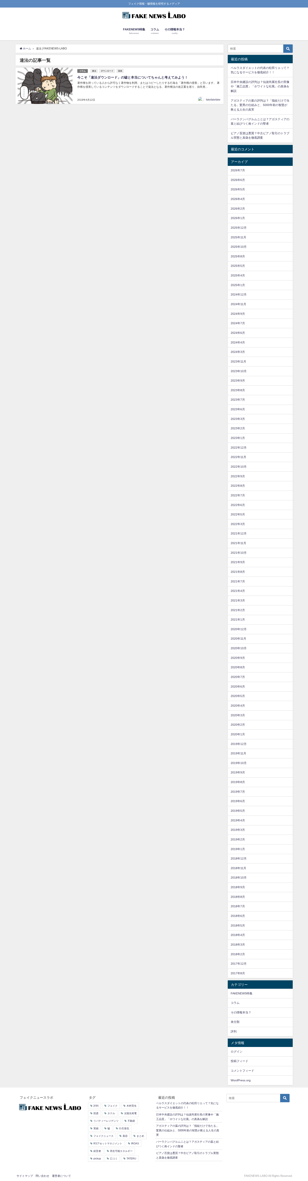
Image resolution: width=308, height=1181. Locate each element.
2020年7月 (238, 676)
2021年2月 (238, 610)
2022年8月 (238, 485)
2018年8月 (238, 896)
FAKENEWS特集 (241, 993)
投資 (95, 1113)
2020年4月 (238, 705)
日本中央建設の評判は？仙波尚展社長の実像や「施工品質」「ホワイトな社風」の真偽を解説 (260, 86)
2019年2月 (238, 839)
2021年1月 (238, 619)
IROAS (135, 1143)
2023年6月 (238, 409)
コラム (82, 71)
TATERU (131, 1158)
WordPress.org (241, 1080)
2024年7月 (238, 323)
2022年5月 (238, 514)
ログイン (236, 1051)
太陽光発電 (130, 1113)
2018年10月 (239, 877)
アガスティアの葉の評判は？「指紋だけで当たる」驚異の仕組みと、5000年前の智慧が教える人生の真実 (260, 105)
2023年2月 (238, 428)
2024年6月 (238, 332)
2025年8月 (238, 256)
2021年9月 (238, 562)
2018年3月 (238, 944)
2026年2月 (238, 208)
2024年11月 (238, 304)
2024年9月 (238, 313)
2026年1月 (238, 218)
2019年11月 (238, 753)
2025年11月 (238, 237)
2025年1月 (238, 285)
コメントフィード (242, 1070)
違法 (94, 71)
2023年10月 (239, 371)
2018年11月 (238, 868)
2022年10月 (239, 466)
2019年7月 (238, 791)
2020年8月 (238, 667)
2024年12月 (239, 294)
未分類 (235, 1021)
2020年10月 (239, 648)
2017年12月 (239, 963)
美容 (125, 1136)
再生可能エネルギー (121, 1151)
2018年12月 (239, 858)
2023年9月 (238, 380)
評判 (234, 1031)
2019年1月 (238, 849)
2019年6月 (238, 801)
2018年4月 (238, 934)
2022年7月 (238, 495)
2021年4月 (238, 590)
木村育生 (132, 1106)
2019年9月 (238, 772)
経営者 (97, 1151)
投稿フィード (239, 1061)
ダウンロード (107, 71)
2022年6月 (238, 504)
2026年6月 (238, 179)
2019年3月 (238, 829)
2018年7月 (238, 906)
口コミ (114, 1158)
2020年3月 (238, 715)
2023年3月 (238, 418)
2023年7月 (238, 399)
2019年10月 (239, 763)
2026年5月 (238, 189)
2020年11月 (238, 638)
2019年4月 (238, 820)
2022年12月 (239, 447)
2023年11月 (238, 361)
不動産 (131, 1121)
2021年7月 (238, 581)
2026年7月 (238, 170)
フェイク (112, 1106)
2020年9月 (238, 657)
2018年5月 (238, 925)
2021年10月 (239, 552)
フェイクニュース (103, 1136)
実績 (95, 1128)
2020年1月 (238, 734)
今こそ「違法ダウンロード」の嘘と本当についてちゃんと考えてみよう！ (132, 77)
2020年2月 (238, 724)
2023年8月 (238, 390)
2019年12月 (239, 743)
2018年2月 (238, 954)
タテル (111, 1113)
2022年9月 (238, 476)
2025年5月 (238, 265)
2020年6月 (238, 686)
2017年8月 (238, 973)
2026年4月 (238, 198)
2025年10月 (239, 246)
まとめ (140, 1136)
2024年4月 (238, 342)
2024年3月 (238, 351)
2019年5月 (238, 810)
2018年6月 (238, 915)
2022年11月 (238, 457)
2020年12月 (239, 629)
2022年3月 (238, 524)
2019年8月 (238, 782)
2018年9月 (238, 887)
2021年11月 (238, 543)
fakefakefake (213, 99)
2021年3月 (238, 600)
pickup (97, 1158)
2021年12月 (239, 533)
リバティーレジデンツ (106, 1121)
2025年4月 (238, 275)
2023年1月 (238, 437)
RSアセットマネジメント (107, 1143)
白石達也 (124, 1128)
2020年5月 (238, 695)
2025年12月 (239, 227)
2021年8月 (238, 571)
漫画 (120, 71)
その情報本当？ (241, 1012)
